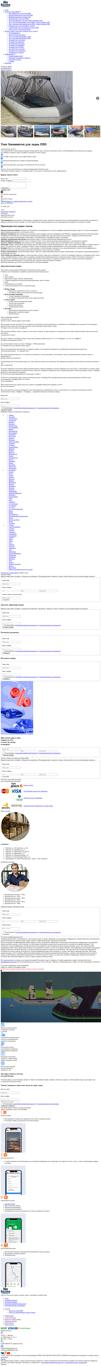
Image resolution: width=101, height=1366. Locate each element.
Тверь (11, 539)
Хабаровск (12, 552)
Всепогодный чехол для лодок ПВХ (21, 15)
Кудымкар (12, 470)
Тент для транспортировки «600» (20, 38)
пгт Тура (11, 507)
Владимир (12, 434)
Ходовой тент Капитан (16, 42)
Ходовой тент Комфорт (16, 45)
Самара (11, 525)
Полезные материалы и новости (19, 58)
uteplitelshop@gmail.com (9, 962)
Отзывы (11, 61)
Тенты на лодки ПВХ (12, 12)
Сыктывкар (12, 536)
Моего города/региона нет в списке (21, 569)
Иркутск (11, 452)
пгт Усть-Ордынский (16, 509)
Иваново (12, 449)
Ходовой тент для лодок (17, 40)
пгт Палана (12, 505)
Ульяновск (12, 548)
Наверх (3, 1359)
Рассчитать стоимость (8, 211)
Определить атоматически (10, 573)
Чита (10, 560)
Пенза (11, 511)
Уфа (10, 550)
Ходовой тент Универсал (17, 51)
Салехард (12, 523)
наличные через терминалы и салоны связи (38, 806)
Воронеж (12, 440)
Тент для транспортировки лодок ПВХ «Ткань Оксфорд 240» (29, 22)
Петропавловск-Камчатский (18, 516)
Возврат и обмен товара (13, 1319)
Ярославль (12, 568)
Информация (9, 54)
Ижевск (11, 450)
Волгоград (12, 436)
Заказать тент (6, 190)
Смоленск (12, 532)
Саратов (11, 530)
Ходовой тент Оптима (16, 47)
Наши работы (9, 1325)
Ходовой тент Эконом (16, 52)
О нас (7, 10)
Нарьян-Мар (13, 491)
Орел (10, 500)
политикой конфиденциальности (25, 408)
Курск (11, 474)
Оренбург (12, 502)
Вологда (11, 438)
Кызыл (11, 475)
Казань (11, 456)
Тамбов (11, 537)
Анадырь (12, 417)
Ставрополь (13, 534)
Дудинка (11, 445)
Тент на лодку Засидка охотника (19, 29)
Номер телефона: (6, 181)
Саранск (11, 528)
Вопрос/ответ (9, 1323)
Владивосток (13, 431)
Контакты (8, 63)
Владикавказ (13, 433)
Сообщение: (5, 188)
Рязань (11, 521)
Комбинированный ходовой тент (20, 17)
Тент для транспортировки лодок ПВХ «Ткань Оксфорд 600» (29, 24)
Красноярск (13, 468)
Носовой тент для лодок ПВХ (19, 19)
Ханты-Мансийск (15, 553)
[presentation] (2, 138)
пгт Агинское (13, 504)
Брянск (11, 429)
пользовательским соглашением (48, 408)
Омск (10, 498)
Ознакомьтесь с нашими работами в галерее (17, 201)
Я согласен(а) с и (31, 408)
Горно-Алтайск (14, 442)
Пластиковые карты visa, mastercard (35, 791)
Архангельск (13, 419)
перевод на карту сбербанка (33, 798)
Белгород (12, 424)
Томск (11, 541)
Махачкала (12, 482)
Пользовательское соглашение (15, 1305)
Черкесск (12, 559)
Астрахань (12, 420)
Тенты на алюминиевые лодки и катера (22, 1312)
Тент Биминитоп (14, 33)
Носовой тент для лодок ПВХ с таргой (22, 26)
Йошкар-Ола (13, 454)
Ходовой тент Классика (17, 43)
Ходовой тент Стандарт (17, 49)
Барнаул (11, 422)
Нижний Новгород (15, 493)
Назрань (11, 488)
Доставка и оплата (15, 59)
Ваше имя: (4, 179)
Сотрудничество (10, 1317)
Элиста (11, 562)
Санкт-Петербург (14, 527)
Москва (11, 484)
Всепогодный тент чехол (17, 35)
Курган (11, 472)
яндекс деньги (28, 785)
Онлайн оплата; (10, 1204)
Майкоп (11, 481)
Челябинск (12, 557)
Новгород (12, 495)
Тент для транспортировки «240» (20, 36)
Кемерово (12, 461)
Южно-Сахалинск (15, 564)
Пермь (11, 513)
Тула (10, 543)
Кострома (12, 465)
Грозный (11, 443)
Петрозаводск (13, 514)
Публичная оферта (11, 1302)
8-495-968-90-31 (6, 68)
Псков (11, 518)
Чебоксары (12, 555)
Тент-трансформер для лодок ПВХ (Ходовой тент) (26, 20)
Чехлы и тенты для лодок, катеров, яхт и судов (21, 31)
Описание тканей (11, 1321)
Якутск (11, 566)
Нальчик (11, 489)
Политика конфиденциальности (15, 1304)
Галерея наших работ (16, 56)
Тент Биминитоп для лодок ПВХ (20, 13)
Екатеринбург (13, 447)
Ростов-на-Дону (14, 520)
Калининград (13, 458)
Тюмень (11, 544)
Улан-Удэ (12, 546)
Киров (11, 463)
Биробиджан (13, 426)
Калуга (11, 459)
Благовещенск (13, 427)
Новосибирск (13, 497)
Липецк (11, 477)
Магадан (11, 479)
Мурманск (12, 486)
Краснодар (12, 466)
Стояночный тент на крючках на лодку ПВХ (24, 27)
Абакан (11, 415)
